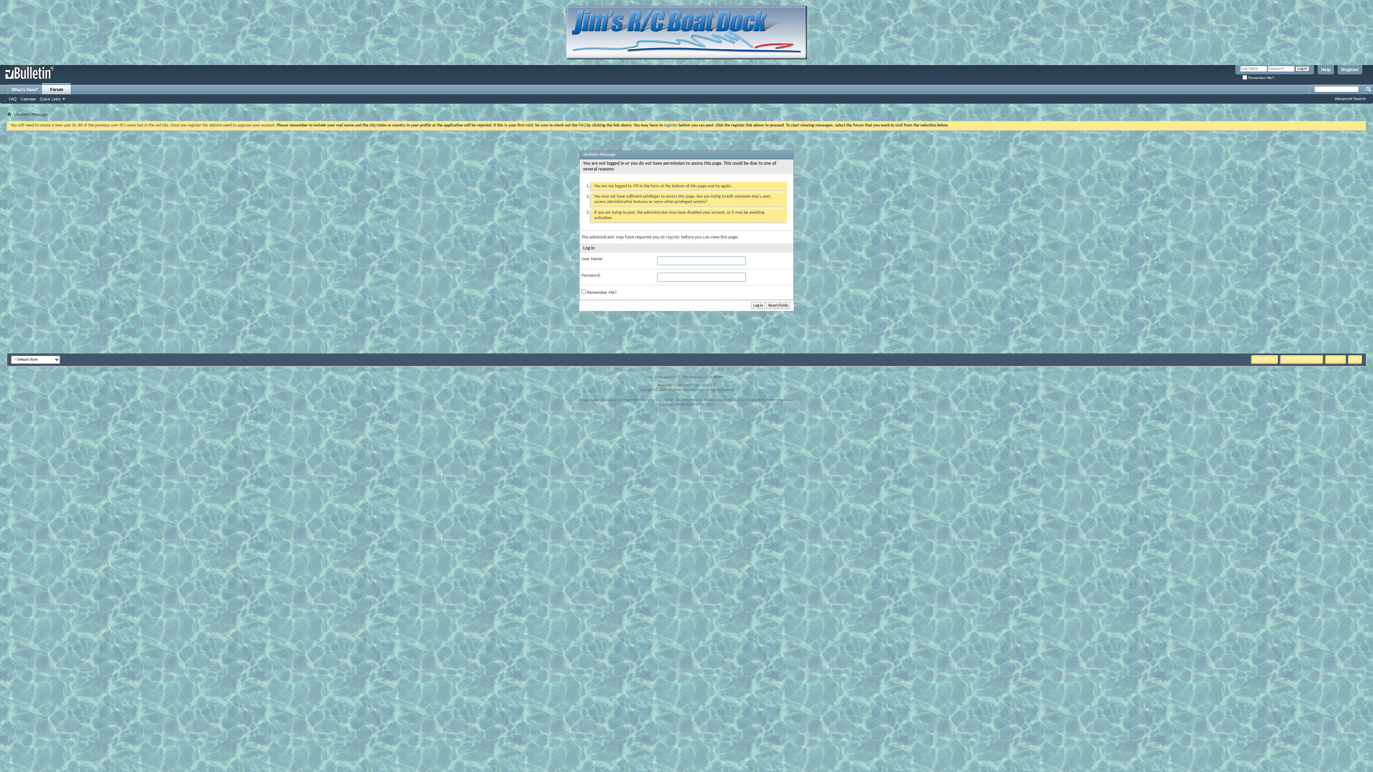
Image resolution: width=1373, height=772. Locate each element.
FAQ (13, 99)
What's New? (24, 89)
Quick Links (50, 99)
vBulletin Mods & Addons (695, 400)
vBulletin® (685, 385)
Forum (56, 89)
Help (1325, 69)
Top (1355, 359)
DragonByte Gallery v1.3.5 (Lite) (647, 400)
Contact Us (1264, 359)
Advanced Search (1350, 98)
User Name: (592, 259)
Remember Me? (1260, 78)
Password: (591, 275)
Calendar (28, 99)
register (673, 237)
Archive (1335, 359)
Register (1350, 69)
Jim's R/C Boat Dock (1301, 359)
